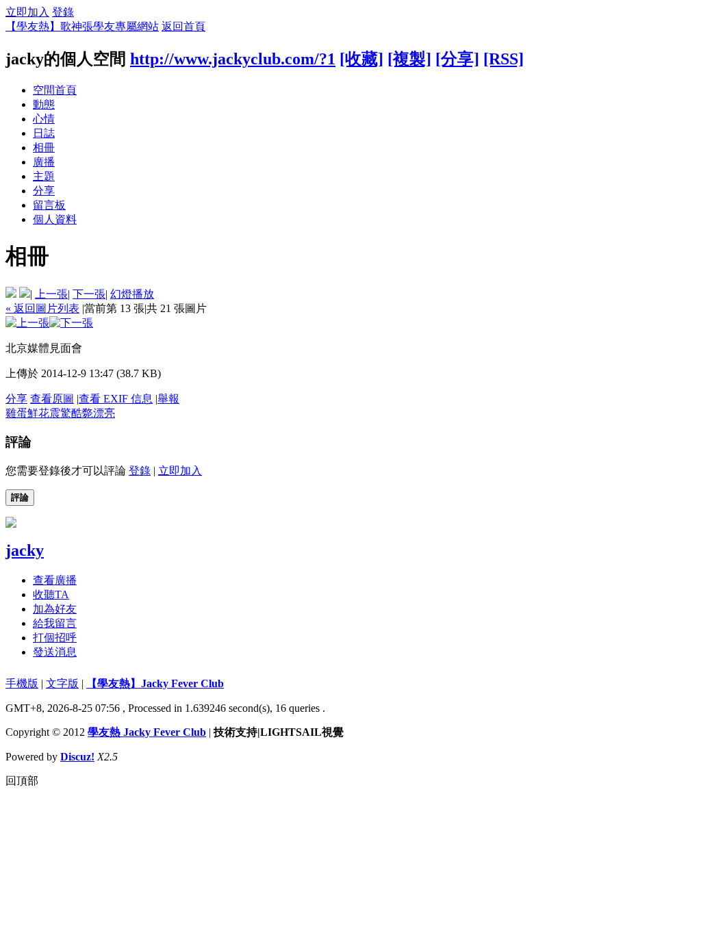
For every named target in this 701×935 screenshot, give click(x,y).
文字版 (62, 683)
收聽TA (51, 594)
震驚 (60, 413)
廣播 (44, 162)
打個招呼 (55, 637)
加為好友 (55, 609)
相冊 (44, 147)
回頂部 (21, 780)
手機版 (21, 683)
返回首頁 (183, 26)
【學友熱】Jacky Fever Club (155, 683)
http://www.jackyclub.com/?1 (232, 59)
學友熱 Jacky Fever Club (147, 732)
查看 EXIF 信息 (116, 399)
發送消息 (55, 652)
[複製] (409, 59)
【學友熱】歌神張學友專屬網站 (82, 26)
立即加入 (27, 12)
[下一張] (71, 323)
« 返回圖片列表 (42, 308)
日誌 (44, 133)
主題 (44, 176)
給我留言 (55, 623)
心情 (44, 119)
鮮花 (38, 413)
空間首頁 (55, 90)
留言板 (49, 205)
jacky (24, 550)
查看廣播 (55, 580)
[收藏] (361, 59)
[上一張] (27, 323)
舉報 (168, 399)
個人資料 (55, 219)
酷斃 (82, 413)
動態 (44, 104)
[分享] (457, 59)
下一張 (89, 294)
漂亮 (104, 413)
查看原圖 (52, 399)
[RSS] (503, 59)
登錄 (63, 12)
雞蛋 (16, 413)
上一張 (51, 294)
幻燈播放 (132, 294)
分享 (44, 190)
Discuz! (77, 757)
